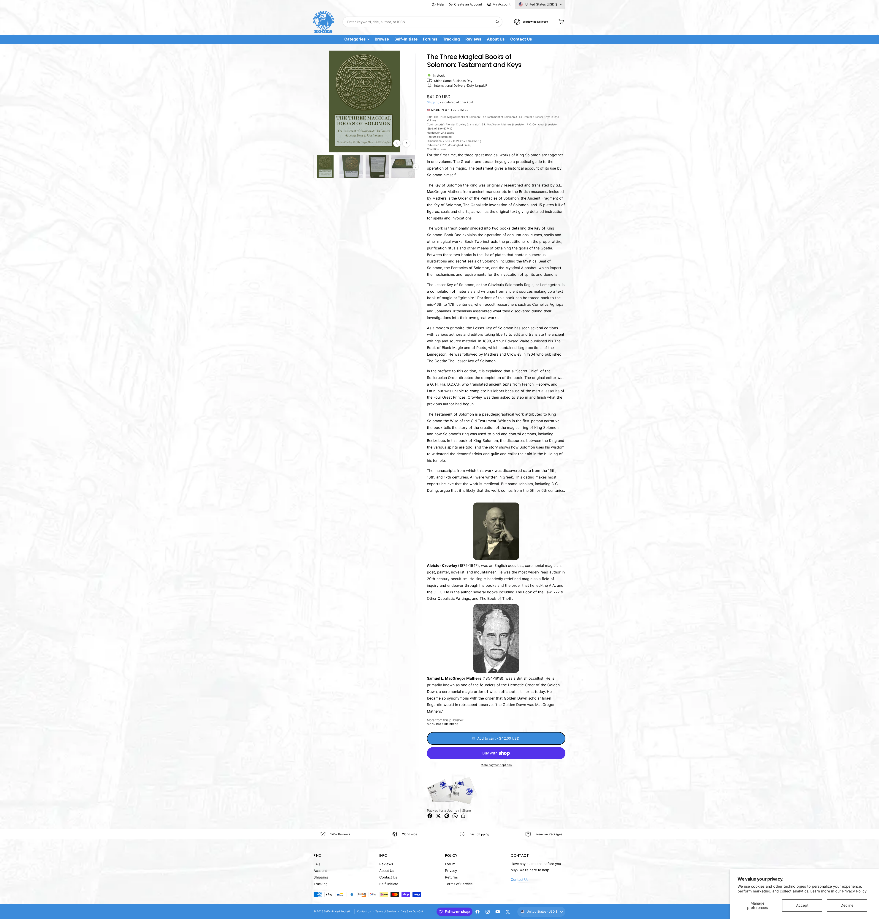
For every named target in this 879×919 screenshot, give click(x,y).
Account (320, 870)
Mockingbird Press (443, 724)
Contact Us (388, 877)
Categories (355, 39)
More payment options (496, 765)
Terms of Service (459, 884)
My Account (501, 4)
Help (440, 4)
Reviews (386, 864)
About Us (386, 870)
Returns (451, 877)
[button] (561, 22)
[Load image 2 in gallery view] (351, 166)
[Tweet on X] (438, 816)
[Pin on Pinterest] (447, 816)
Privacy (451, 870)
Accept (802, 905)
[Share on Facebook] (430, 816)
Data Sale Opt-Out (412, 911)
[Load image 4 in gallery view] (403, 166)
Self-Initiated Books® (337, 911)
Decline (847, 905)
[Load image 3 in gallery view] (377, 166)
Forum (450, 864)
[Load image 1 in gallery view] (325, 166)
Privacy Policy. (854, 891)
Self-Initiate (388, 884)
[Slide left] (397, 143)
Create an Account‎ (468, 4)
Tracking (321, 884)
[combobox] (422, 22)
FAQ (317, 864)
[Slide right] (406, 143)
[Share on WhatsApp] (455, 816)
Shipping (433, 102)
